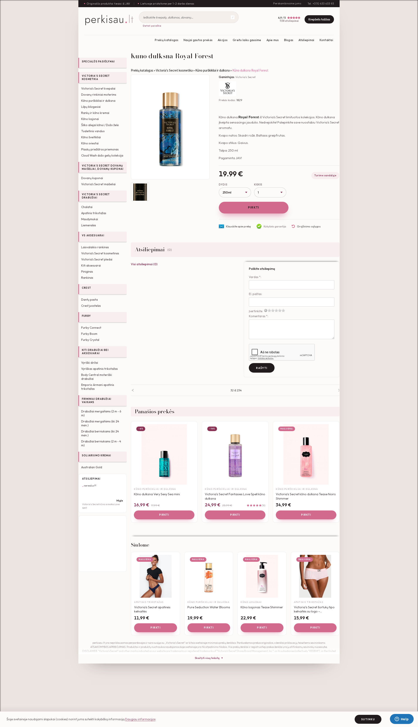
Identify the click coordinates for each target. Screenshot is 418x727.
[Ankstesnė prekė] (133, 390)
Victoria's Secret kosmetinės (100, 253)
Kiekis (258, 184)
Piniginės (87, 271)
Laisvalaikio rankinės (95, 247)
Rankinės (87, 278)
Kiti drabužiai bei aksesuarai (95, 351)
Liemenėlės (88, 225)
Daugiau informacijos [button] (140, 719)
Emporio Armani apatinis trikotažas (97, 387)
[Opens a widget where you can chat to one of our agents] (402, 719)
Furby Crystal (90, 340)
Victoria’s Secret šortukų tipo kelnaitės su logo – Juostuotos (314, 609)
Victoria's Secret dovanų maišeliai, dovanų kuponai (102, 167)
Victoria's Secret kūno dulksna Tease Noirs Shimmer (306, 496)
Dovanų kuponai (92, 178)
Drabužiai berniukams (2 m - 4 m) (101, 443)
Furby (86, 315)
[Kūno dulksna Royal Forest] (170, 127)
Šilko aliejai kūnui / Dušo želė (100, 125)
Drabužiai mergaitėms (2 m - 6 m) (101, 413)
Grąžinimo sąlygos (309, 226)
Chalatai (87, 207)
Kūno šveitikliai (91, 137)
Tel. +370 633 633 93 (321, 3)
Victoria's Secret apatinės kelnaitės (152, 609)
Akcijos (223, 40)
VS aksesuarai (93, 235)
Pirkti (253, 207)
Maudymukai (89, 219)
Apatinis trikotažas (93, 213)
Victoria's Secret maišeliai (98, 184)
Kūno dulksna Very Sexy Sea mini (157, 494)
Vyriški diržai (89, 363)
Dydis (223, 184)
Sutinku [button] (368, 719)
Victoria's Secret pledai (96, 259)
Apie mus (272, 40)
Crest (86, 287)
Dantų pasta (89, 300)
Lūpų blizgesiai (91, 107)
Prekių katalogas (166, 40)
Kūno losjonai (90, 119)
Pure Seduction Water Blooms (208, 607)
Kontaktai (326, 40)
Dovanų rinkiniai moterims (98, 95)
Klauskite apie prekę (238, 226)
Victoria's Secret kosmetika (96, 77)
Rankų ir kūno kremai (95, 113)
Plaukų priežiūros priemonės (100, 149)
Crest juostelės (91, 306)
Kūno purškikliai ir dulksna (98, 101)
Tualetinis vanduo (93, 131)
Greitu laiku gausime (247, 40)
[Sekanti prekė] (339, 390)
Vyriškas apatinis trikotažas (99, 369)
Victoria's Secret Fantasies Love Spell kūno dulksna (235, 496)
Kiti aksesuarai (91, 265)
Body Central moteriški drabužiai (96, 377)
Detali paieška (152, 25)
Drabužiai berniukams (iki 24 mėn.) (100, 433)
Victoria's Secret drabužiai (96, 196)
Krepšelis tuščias (319, 19)
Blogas (288, 40)
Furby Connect (91, 328)
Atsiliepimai (306, 40)
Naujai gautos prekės (198, 40)
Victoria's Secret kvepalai (98, 88)
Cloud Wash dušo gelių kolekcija (102, 155)
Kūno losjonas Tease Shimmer (262, 607)
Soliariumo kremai (96, 455)
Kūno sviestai (90, 143)
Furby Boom (89, 334)
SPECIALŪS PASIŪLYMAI (98, 61)
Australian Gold (91, 467)
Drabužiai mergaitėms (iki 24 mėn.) (100, 423)
